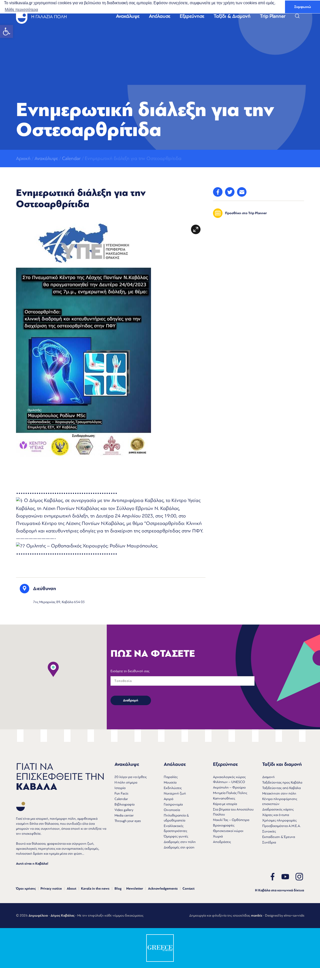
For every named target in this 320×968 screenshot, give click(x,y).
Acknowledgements (163, 889)
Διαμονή (268, 777)
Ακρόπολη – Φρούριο (229, 787)
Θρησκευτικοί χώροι (228, 831)
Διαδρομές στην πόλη (180, 842)
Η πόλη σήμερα (125, 782)
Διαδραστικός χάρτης (278, 809)
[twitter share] (229, 192)
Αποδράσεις (222, 842)
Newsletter (134, 889)
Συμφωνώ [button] (302, 7)
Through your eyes (127, 821)
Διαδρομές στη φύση (179, 847)
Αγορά (168, 799)
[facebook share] (217, 192)
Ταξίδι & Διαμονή (232, 16)
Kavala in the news (95, 889)
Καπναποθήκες (224, 798)
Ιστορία (120, 788)
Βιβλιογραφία (124, 804)
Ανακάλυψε (128, 16)
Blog (118, 889)
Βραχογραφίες (223, 825)
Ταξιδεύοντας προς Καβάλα (282, 782)
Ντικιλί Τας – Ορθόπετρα (231, 820)
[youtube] (285, 876)
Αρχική (23, 158)
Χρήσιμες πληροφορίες (279, 820)
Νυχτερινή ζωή (175, 793)
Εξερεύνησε (192, 16)
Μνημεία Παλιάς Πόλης (230, 793)
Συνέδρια (269, 842)
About (71, 889)
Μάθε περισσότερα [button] (21, 9)
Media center (124, 815)
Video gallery (123, 810)
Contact (188, 889)
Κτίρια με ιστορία (225, 804)
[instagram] (299, 876)
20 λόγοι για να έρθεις (130, 777)
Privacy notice (51, 889)
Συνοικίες (269, 831)
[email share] (241, 192)
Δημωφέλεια (38, 916)
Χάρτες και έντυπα (275, 815)
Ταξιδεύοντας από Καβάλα (281, 788)
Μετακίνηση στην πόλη (279, 793)
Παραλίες (171, 777)
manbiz (256, 916)
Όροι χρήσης (26, 889)
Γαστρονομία (173, 804)
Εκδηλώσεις (173, 788)
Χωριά (218, 836)
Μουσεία (170, 782)
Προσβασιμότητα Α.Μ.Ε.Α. (281, 826)
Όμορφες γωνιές (176, 836)
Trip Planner (273, 16)
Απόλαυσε (159, 16)
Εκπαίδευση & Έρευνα (278, 837)
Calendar (71, 158)
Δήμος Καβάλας (62, 916)
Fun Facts (121, 793)
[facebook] (272, 876)
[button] (6, 31)
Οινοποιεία (172, 810)
